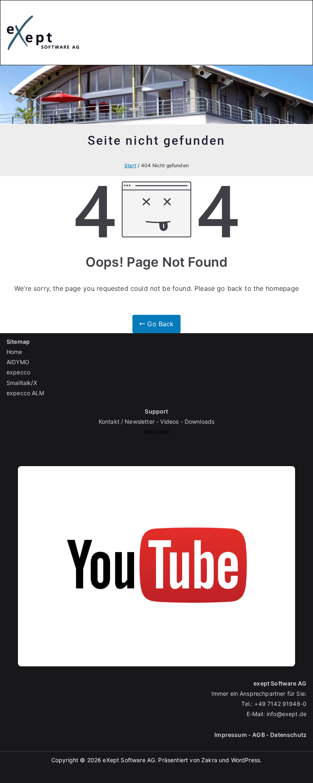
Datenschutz (288, 734)
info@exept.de (286, 713)
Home (14, 351)
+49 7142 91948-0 (280, 703)
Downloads (199, 421)
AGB (258, 734)
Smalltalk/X (22, 382)
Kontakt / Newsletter (126, 421)
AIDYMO (18, 361)
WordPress (245, 759)
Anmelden (156, 431)
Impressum (230, 734)
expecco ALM (25, 392)
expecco (18, 372)
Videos (169, 421)
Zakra (209, 759)
